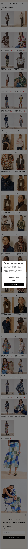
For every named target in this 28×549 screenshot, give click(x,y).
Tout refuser (13, 280)
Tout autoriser (14, 284)
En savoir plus (7, 273)
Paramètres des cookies (14, 277)
